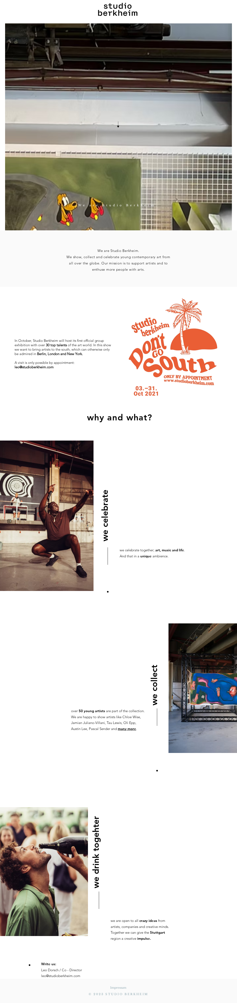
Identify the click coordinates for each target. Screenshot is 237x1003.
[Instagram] (9, 521)
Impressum (118, 987)
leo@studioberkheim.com (34, 367)
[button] (21, 10)
